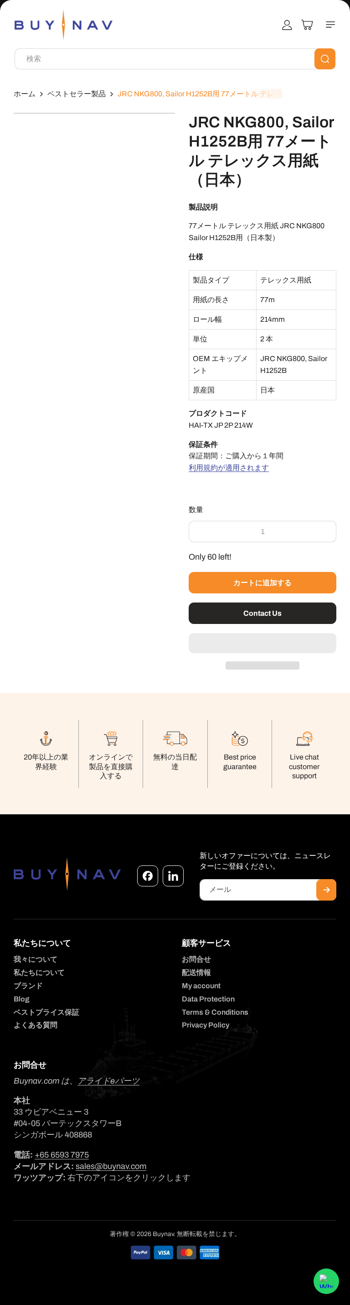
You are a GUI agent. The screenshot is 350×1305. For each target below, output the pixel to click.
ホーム (25, 94)
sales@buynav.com (111, 1166)
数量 (196, 510)
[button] (262, 643)
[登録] (326, 890)
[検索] (324, 58)
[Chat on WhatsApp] (326, 1281)
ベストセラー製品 (76, 94)
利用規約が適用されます (229, 468)
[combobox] (175, 59)
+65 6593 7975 (62, 1154)
